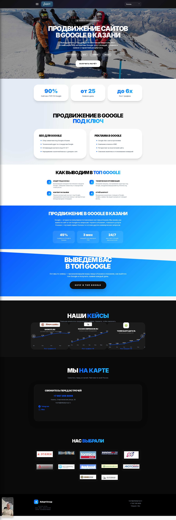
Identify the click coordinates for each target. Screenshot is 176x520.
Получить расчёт (88, 64)
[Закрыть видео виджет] (13, 497)
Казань (129, 4)
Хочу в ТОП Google (88, 285)
